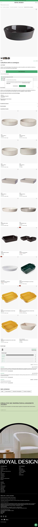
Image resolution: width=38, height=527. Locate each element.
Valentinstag (3, 483)
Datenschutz (3, 473)
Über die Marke (3, 106)
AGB (1, 472)
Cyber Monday (3, 490)
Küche (20, 473)
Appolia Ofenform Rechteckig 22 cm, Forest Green (26, 281)
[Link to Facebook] (3, 516)
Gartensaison (3, 487)
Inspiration (2, 477)
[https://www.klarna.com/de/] (7, 519)
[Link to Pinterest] (1, 516)
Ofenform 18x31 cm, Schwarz (5, 252)
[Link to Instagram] (5, 516)
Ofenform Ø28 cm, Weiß (4, 223)
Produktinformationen (4, 103)
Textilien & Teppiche (22, 471)
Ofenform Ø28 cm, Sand (22, 223)
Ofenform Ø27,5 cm (22, 135)
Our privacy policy (24, 82)
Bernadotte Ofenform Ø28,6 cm (5, 281)
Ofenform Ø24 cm (3, 135)
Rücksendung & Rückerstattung (6, 471)
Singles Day (2, 488)
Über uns (2, 467)
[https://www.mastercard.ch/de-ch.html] (4, 519)
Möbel (20, 467)
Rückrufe (2, 479)
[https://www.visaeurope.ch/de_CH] (2, 519)
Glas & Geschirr (21, 472)
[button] (35, 2)
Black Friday (2, 489)
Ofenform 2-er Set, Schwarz (23, 252)
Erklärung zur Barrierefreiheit (5, 478)
